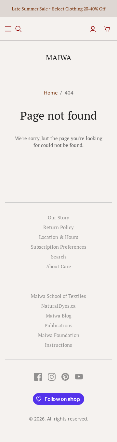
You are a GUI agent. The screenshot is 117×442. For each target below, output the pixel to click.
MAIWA (59, 57)
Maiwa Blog (59, 315)
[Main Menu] (8, 29)
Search (58, 256)
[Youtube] (79, 377)
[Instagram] (52, 377)
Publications (58, 325)
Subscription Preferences (58, 246)
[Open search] (18, 29)
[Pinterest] (65, 377)
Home (51, 92)
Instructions (58, 345)
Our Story (58, 217)
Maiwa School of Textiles (58, 296)
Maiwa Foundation (58, 335)
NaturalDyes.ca (58, 305)
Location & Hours (58, 237)
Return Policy (58, 227)
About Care (58, 266)
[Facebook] (38, 377)
